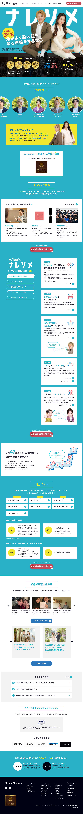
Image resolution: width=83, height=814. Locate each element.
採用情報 (54, 805)
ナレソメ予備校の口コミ (41, 620)
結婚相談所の (57, 3)
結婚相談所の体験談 (72, 783)
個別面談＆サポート (45, 785)
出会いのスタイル (30, 786)
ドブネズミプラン (13, 513)
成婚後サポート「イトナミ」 (46, 793)
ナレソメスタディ (44, 795)
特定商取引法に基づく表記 (72, 805)
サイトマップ (44, 805)
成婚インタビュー (41, 663)
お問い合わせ (38, 805)
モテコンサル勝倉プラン (61, 506)
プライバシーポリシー (61, 805)
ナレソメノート (70, 795)
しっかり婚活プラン (13, 500)
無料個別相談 (70, 792)
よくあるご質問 (70, 788)
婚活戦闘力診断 (30, 790)
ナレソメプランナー (59, 798)
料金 (40, 3)
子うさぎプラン (12, 506)
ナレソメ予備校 (24, 3)
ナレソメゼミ (43, 791)
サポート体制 (44, 783)
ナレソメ (47, 3)
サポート (33, 3)
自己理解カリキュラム (31, 791)
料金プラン (57, 783)
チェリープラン (35, 506)
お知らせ (69, 790)
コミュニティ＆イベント (45, 790)
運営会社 (48, 805)
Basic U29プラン (59, 500)
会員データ (29, 785)
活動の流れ (29, 788)
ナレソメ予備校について (33, 783)
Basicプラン (34, 500)
